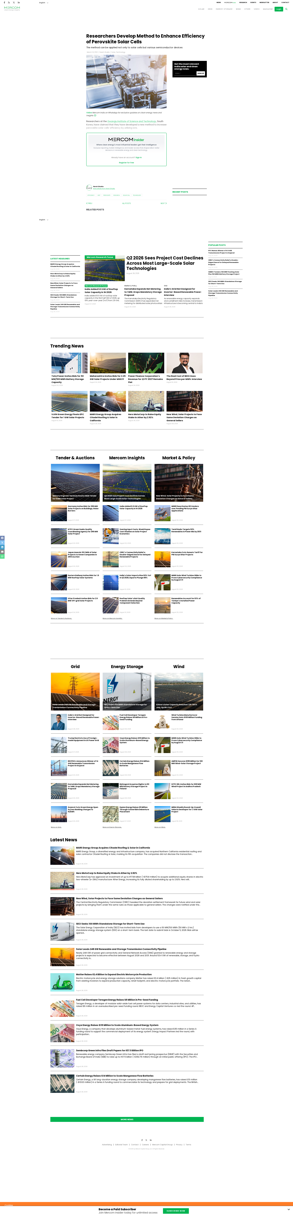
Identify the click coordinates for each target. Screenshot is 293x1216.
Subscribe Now (176, 1211)
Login (278, 9)
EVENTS (253, 2)
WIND (238, 9)
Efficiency (91, 195)
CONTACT (285, 2)
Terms (188, 1144)
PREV (90, 203)
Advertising (107, 1144)
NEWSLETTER (264, 2)
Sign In (139, 157)
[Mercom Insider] (230, 2)
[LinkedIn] (18, 2)
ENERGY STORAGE (224, 9)
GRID (210, 9)
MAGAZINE (268, 9)
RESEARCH (243, 2)
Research (116, 195)
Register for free (126, 162)
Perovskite (106, 195)
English (42, 3)
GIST (99, 195)
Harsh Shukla (105, 52)
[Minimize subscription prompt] (289, 1209)
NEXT (163, 203)
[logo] (12, 9)
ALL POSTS (126, 203)
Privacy (179, 1144)
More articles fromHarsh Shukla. (104, 189)
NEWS (219, 2)
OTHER (247, 9)
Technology (137, 195)
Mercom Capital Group (162, 1144)
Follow (89, 112)
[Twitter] (13, 2)
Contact (135, 1144)
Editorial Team (121, 1144)
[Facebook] (4, 2)
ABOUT (275, 2)
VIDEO (257, 9)
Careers (145, 1144)
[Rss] (9, 2)
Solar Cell (126, 195)
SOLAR (201, 9)
